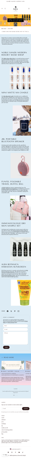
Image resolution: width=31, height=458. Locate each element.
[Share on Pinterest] (15, 311)
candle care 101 (5, 427)
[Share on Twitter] (11, 311)
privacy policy (4, 431)
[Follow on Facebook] (8, 452)
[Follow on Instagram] (11, 452)
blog (2, 433)
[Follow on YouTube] (19, 452)
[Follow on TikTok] (22, 452)
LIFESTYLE (4, 28)
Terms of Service (11, 322)
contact (3, 415)
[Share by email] (18, 311)
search (3, 417)
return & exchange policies (7, 429)
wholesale (3, 419)
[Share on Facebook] (8, 311)
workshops (4, 423)
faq (2, 425)
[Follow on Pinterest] (15, 452)
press (3, 421)
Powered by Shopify (22, 455)
